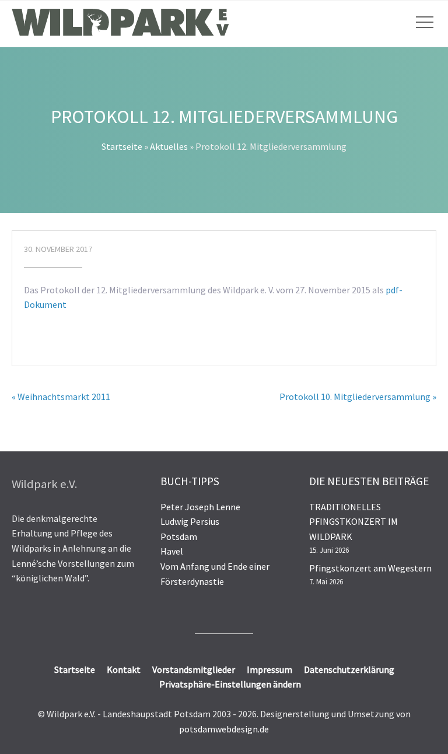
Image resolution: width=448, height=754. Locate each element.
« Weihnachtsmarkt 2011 (61, 396)
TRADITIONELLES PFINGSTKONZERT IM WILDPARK (353, 521)
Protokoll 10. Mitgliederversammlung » (357, 396)
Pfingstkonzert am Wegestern (370, 568)
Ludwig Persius (189, 521)
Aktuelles (169, 146)
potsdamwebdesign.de (224, 729)
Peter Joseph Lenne (200, 507)
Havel (171, 551)
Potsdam (178, 536)
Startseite (122, 146)
